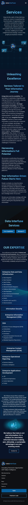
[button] (26, 3)
